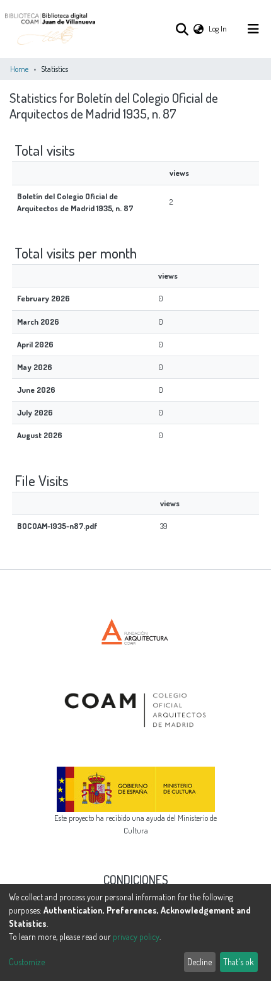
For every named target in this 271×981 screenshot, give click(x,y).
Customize (27, 961)
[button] (198, 29)
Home (19, 69)
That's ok (238, 961)
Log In (218, 28)
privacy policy (136, 936)
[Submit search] (182, 29)
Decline (199, 961)
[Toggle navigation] (253, 29)
